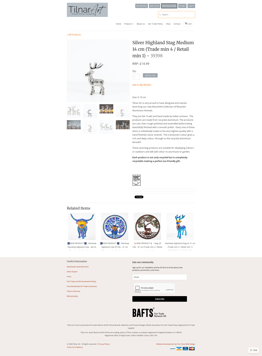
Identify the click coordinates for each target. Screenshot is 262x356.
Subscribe (159, 299)
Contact (177, 24)
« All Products (74, 34)
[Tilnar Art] (87, 10)
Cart (190, 24)
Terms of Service (73, 291)
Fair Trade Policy (155, 24)
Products (129, 24)
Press (69, 276)
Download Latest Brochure (78, 266)
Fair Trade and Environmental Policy (81, 281)
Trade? (182, 6)
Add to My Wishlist (141, 84)
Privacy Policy (103, 344)
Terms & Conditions (75, 347)
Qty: (134, 71)
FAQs (168, 24)
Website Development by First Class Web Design (175, 344)
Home (118, 24)
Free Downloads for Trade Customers (82, 286)
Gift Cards (154, 6)
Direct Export (72, 271)
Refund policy (72, 296)
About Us (141, 24)
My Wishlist (141, 6)
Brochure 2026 (169, 6)
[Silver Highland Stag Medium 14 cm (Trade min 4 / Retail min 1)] (98, 70)
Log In (191, 6)
